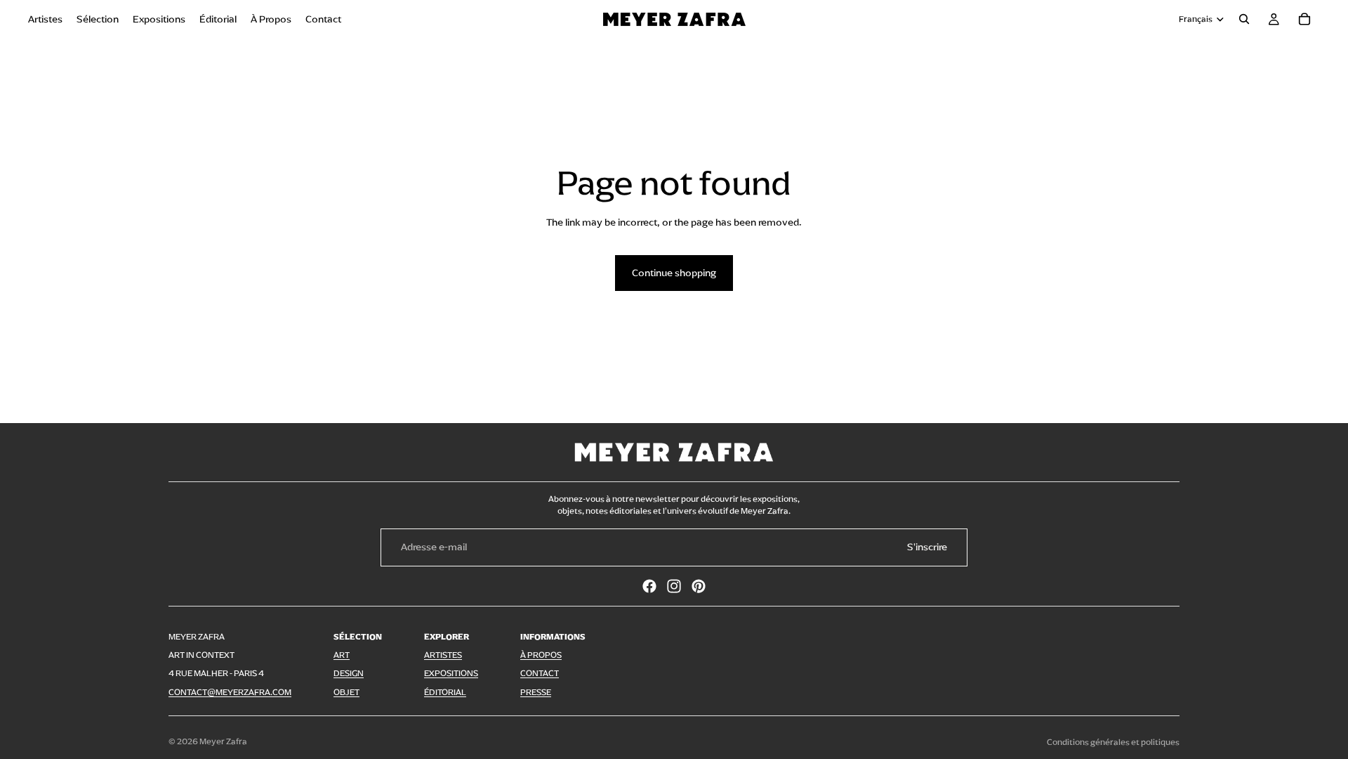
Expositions (451, 673)
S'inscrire (927, 547)
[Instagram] (674, 586)
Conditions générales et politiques (1113, 742)
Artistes (443, 655)
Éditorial (445, 692)
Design (348, 673)
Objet (346, 692)
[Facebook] (649, 586)
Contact (539, 673)
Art (341, 655)
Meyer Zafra (223, 741)
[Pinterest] (698, 586)
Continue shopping (674, 273)
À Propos (541, 655)
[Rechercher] (1244, 19)
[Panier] (1304, 19)
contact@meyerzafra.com (229, 692)
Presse (535, 692)
